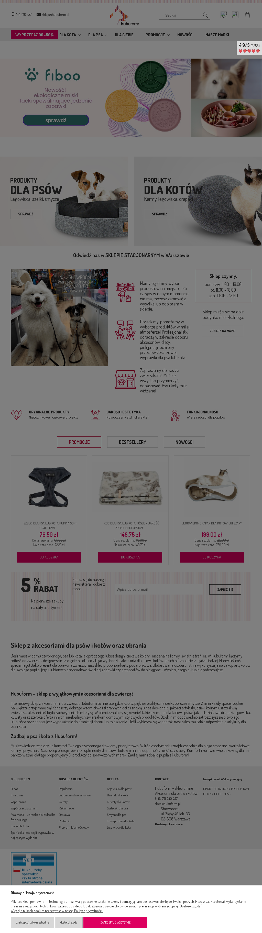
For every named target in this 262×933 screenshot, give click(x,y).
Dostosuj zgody (68, 922)
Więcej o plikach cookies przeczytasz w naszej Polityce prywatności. (57, 910)
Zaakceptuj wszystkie (115, 922)
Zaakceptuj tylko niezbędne (32, 922)
